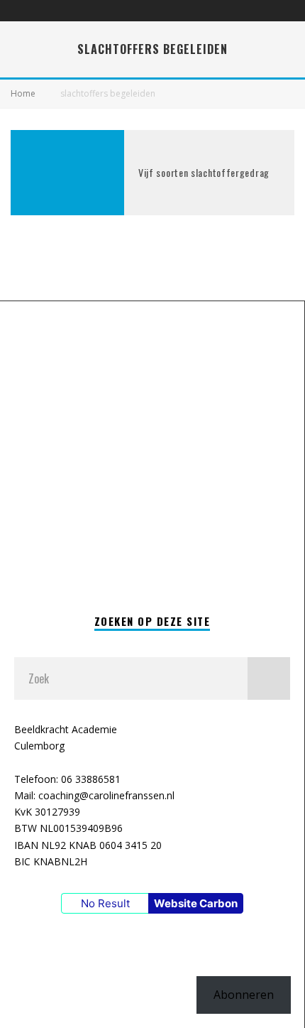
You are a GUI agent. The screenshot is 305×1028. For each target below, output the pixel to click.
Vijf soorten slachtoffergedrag (204, 172)
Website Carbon (196, 903)
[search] (269, 678)
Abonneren (244, 994)
